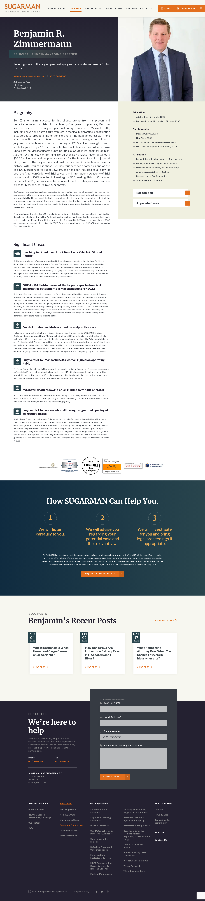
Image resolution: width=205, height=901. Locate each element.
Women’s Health (132, 866)
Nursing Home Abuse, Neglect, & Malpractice (135, 811)
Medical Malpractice (101, 874)
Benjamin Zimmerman (71, 825)
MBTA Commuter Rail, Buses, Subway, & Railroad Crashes (101, 866)
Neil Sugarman (67, 815)
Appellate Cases (147, 203)
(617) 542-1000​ (58, 76)
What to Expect (36, 809)
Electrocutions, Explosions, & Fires (100, 856)
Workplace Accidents (134, 871)
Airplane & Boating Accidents (100, 819)
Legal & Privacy (81, 891)
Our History (34, 823)
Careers (159, 809)
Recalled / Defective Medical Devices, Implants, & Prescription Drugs (136, 835)
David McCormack (69, 830)
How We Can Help (38, 803)
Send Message (112, 776)
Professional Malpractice (136, 825)
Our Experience (99, 803)
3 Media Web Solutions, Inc (29, 891)
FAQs (30, 828)
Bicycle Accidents (99, 825)
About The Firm (163, 803)
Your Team (66, 803)
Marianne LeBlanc (69, 820)
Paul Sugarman (68, 809)
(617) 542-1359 (61, 761)
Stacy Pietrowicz (68, 835)
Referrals (131, 8)
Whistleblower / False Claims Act (134, 854)
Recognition (144, 193)
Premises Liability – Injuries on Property (133, 819)
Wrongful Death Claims (135, 860)
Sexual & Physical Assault (133, 846)
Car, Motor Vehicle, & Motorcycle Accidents (101, 832)
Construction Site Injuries (99, 840)
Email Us (169, 8)
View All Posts (164, 620)
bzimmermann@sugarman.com (29, 76)
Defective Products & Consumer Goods (101, 848)
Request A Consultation (99, 573)
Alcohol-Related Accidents (98, 811)
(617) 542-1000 (188, 8)
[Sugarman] (22, 8)
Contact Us (146, 8)
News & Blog (161, 815)
